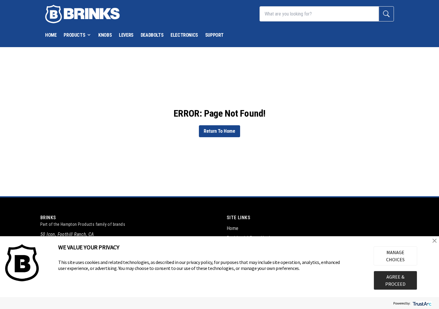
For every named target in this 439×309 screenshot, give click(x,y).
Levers (126, 35)
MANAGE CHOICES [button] (395, 255)
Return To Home (219, 131)
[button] (434, 241)
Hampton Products (77, 224)
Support (214, 35)
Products (74, 35)
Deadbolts (152, 35)
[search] (386, 13)
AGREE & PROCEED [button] (395, 280)
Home (50, 35)
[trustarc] (421, 303)
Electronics (184, 35)
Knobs (105, 35)
